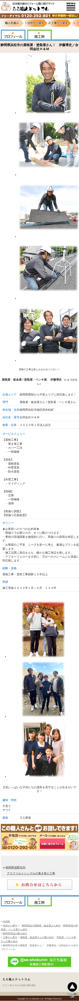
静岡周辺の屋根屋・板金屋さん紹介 (41, 925)
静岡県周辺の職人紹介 (15, 933)
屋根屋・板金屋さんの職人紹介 (37, 937)
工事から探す (10, 937)
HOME (6, 921)
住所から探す (10, 925)
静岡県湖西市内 (15, 867)
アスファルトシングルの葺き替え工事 (31, 873)
